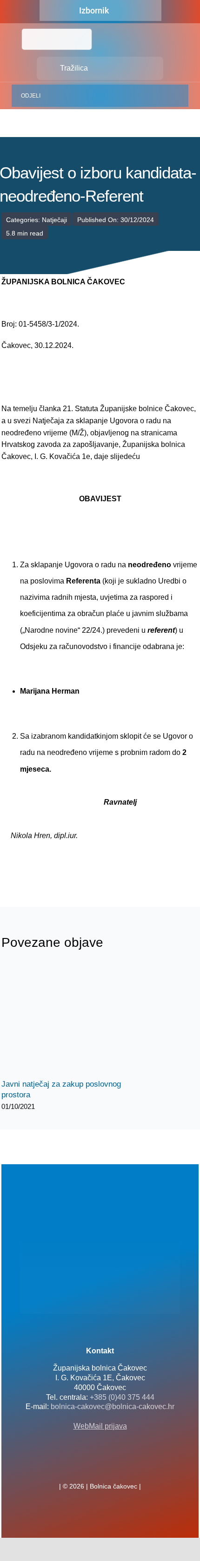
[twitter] (100, 1465)
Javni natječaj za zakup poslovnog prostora (63, 1020)
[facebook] (85, 1465)
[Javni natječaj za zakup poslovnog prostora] (71, 1020)
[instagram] (115, 1465)
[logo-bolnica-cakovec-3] (47, 863)
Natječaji (54, 219)
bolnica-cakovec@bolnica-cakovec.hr (112, 1406)
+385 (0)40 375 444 (122, 1397)
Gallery (79, 1020)
